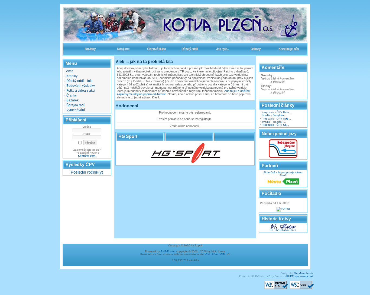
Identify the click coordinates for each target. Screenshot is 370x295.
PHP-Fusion (168, 251)
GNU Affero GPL (215, 254)
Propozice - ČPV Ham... (276, 112)
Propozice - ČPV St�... (276, 118)
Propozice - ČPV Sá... (275, 124)
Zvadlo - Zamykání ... (275, 115)
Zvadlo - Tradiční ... (274, 121)
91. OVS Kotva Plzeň (283, 229)
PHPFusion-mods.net (299, 276)
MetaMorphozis (303, 273)
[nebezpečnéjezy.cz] (283, 157)
